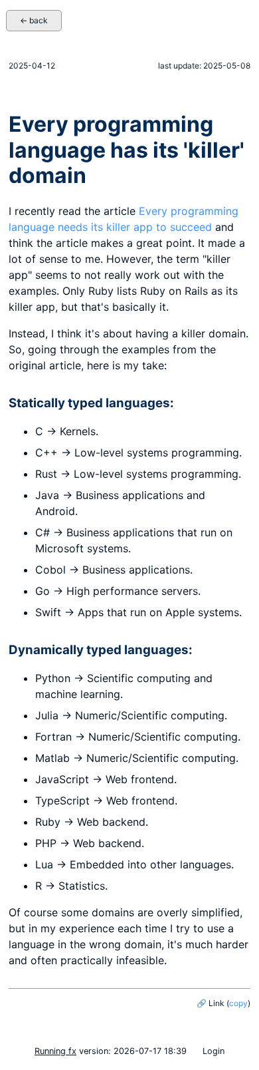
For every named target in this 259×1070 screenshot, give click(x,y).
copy (238, 1003)
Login (213, 1051)
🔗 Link (210, 1003)
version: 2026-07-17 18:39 (111, 1051)
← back (34, 20)
